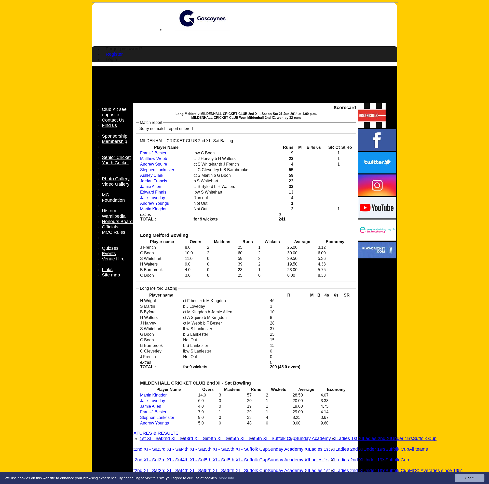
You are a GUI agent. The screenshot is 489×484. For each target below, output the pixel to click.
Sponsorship (114, 136)
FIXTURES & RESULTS (154, 433)
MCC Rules (113, 232)
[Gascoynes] (202, 29)
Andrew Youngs (154, 203)
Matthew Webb (153, 158)
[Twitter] (377, 172)
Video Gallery (115, 184)
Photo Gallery (116, 178)
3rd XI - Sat (198, 438)
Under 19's (402, 438)
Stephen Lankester (157, 170)
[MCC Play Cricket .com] (377, 257)
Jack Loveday (152, 198)
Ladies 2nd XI (377, 438)
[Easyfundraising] (377, 239)
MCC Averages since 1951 (436, 470)
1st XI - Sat (151, 438)
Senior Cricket (116, 157)
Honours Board (117, 221)
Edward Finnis (153, 192)
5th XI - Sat (244, 438)
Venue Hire (113, 258)
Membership (114, 141)
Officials (110, 226)
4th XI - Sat (221, 438)
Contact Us (113, 120)
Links (107, 269)
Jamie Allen (150, 186)
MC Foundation (113, 197)
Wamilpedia (114, 216)
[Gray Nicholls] (372, 127)
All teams (418, 449)
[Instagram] (377, 195)
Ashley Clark (151, 175)
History (109, 210)
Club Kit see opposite (114, 112)
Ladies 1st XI (349, 438)
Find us (109, 125)
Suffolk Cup (425, 438)
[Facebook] (377, 149)
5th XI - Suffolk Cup (275, 438)
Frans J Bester (153, 153)
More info (226, 478)
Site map (111, 274)
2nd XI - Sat (174, 438)
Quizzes (110, 248)
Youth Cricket (115, 162)
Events (109, 253)
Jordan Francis (153, 181)
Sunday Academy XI (315, 438)
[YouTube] (377, 217)
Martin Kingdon (154, 209)
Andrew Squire (153, 164)
